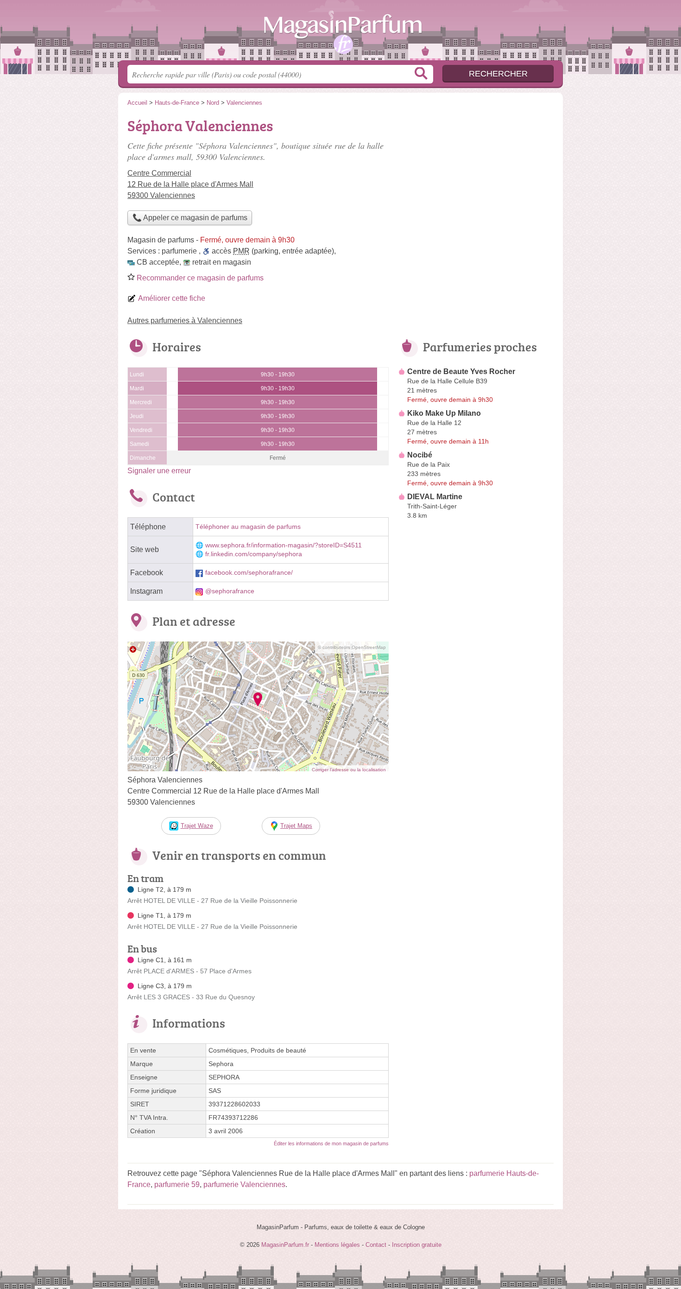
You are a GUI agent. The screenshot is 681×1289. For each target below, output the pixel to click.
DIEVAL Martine (434, 497)
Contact (376, 1244)
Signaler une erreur (159, 471)
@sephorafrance (229, 591)
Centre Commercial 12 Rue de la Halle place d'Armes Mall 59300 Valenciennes (190, 184)
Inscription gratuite (416, 1244)
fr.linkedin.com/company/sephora (253, 554)
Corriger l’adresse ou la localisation (349, 769)
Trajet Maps (296, 825)
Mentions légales (337, 1244)
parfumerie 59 (177, 1184)
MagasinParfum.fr (340, 33)
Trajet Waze (197, 825)
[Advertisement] (476, 739)
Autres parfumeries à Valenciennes (184, 320)
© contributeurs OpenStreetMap (352, 647)
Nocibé (419, 455)
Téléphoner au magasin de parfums (248, 526)
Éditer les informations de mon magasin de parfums (331, 1143)
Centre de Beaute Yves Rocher (461, 371)
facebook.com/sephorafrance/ (249, 572)
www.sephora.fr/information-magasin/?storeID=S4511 (283, 545)
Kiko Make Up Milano (444, 413)
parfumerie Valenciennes (244, 1184)
